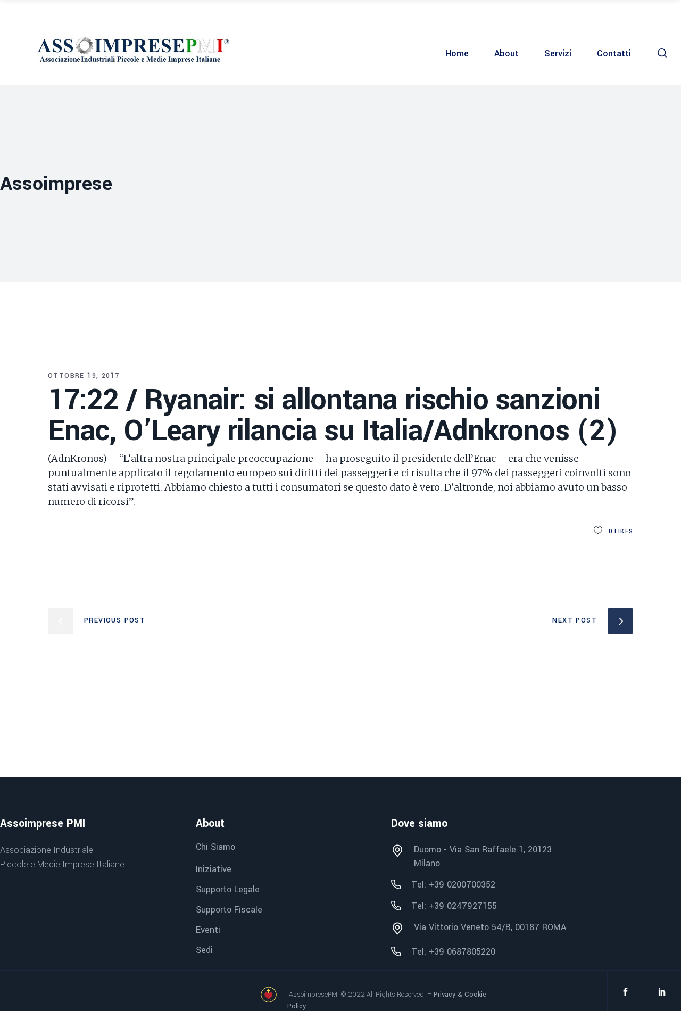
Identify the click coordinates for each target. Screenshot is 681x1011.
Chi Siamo (215, 847)
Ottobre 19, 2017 (83, 375)
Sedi (204, 950)
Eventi (208, 930)
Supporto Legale (228, 889)
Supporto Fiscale (229, 910)
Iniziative (213, 869)
